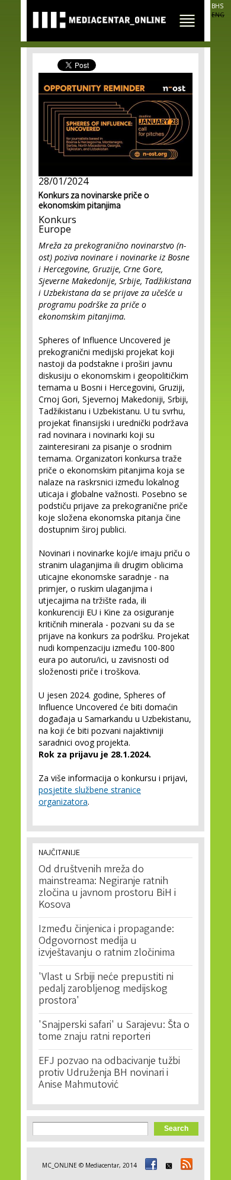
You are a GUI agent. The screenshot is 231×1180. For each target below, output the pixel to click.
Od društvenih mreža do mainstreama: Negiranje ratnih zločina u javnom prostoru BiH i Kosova (107, 887)
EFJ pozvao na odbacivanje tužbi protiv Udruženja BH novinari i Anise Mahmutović (109, 1073)
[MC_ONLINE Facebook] (149, 1165)
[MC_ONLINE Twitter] (167, 1165)
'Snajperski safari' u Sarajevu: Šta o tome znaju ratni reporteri (114, 1031)
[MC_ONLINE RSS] (185, 1165)
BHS (217, 6)
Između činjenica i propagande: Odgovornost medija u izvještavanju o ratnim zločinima (106, 941)
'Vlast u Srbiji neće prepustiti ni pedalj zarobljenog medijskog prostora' (106, 989)
